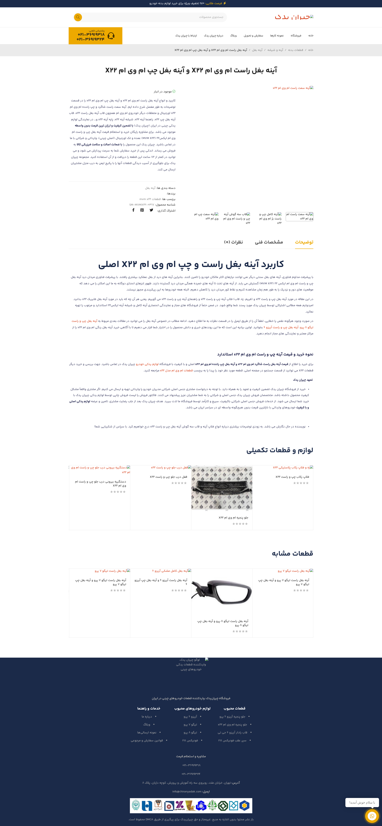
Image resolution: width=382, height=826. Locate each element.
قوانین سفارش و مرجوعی (147, 740)
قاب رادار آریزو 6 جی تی (232, 732)
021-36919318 (91, 34)
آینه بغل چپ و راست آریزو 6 (281, 327)
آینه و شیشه (275, 50)
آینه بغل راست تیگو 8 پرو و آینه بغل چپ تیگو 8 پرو (222, 623)
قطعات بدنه (295, 50)
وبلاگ (146, 724)
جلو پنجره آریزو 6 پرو (232, 716)
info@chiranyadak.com (186, 791)
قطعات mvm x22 (150, 199)
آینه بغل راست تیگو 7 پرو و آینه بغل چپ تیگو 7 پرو (283, 582)
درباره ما (147, 716)
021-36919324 (91, 39)
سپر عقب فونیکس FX (232, 740)
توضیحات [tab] (304, 242)
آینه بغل (257, 50)
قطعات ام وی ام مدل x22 (176, 370)
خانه (310, 50)
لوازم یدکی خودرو (147, 364)
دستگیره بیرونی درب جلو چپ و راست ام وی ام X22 (100, 483)
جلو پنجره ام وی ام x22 (232, 724)
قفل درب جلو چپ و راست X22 (168, 477)
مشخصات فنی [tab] (269, 242)
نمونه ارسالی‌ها (146, 732)
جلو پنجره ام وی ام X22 (233, 517)
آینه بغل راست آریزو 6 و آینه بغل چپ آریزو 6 (160, 582)
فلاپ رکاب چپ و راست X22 (292, 477)
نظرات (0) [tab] (233, 242)
